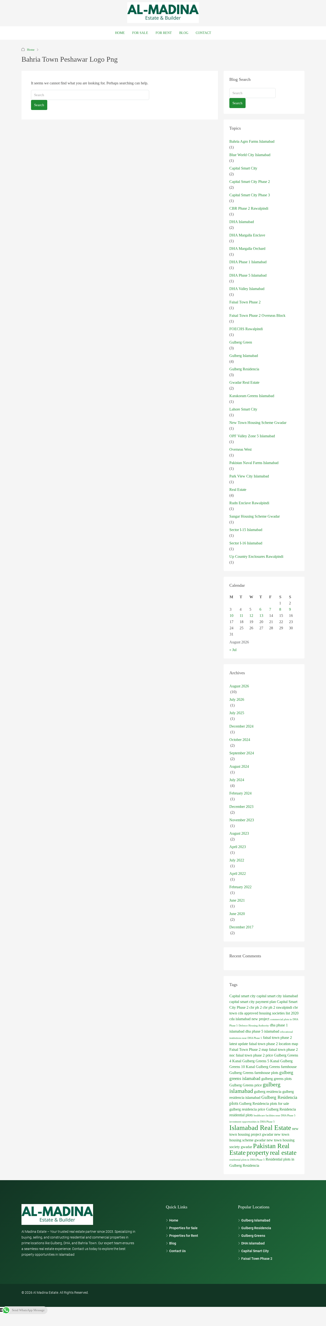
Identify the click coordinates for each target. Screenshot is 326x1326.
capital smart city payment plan (252, 1002)
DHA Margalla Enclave (247, 235)
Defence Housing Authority (254, 1025)
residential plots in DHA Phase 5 (247, 1159)
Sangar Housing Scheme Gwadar (254, 516)
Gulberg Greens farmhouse (276, 1067)
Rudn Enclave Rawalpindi (249, 503)
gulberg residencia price (247, 1109)
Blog (183, 33)
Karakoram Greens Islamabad (251, 396)
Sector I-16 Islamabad (245, 543)
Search (39, 105)
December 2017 (241, 927)
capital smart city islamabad (277, 996)
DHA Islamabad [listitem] (253, 1243)
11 (241, 616)
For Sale (140, 33)
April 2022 (237, 873)
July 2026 (236, 699)
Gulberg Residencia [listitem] (256, 1228)
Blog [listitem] (172, 1243)
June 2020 (237, 914)
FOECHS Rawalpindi (246, 329)
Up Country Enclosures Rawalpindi (256, 556)
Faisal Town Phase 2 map (248, 1049)
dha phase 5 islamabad (262, 1031)
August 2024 (239, 766)
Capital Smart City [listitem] (255, 1251)
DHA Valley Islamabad (246, 289)
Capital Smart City (243, 168)
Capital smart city (242, 996)
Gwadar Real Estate (244, 382)
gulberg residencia (267, 1092)
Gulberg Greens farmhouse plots (253, 1073)
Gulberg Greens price (245, 1085)
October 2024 (239, 740)
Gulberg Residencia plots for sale (264, 1103)
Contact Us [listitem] (177, 1251)
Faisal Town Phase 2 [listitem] (256, 1258)
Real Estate (237, 490)
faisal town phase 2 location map (273, 1044)
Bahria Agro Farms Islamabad (251, 141)
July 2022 (236, 860)
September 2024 (241, 753)
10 (231, 616)
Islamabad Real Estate (260, 1127)
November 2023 (241, 820)
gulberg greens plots (276, 1079)
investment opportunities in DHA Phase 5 (252, 1121)
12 (251, 616)
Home (120, 33)
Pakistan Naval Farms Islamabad (254, 463)
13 (261, 616)
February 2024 (240, 793)
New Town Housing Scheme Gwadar (257, 423)
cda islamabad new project (249, 1019)
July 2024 (236, 780)
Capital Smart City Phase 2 (249, 182)
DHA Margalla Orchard (247, 249)
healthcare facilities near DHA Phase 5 (274, 1115)
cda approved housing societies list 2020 (268, 1013)
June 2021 (237, 900)
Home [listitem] (173, 1220)
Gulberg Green (240, 342)
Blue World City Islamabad (249, 155)
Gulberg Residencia (244, 369)
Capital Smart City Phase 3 (249, 195)
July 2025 (236, 713)
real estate (283, 1152)
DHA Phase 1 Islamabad (248, 262)
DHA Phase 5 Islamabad (248, 275)
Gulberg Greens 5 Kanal (260, 1061)
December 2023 (241, 807)
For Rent (164, 33)
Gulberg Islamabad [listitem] (255, 1220)
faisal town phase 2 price (254, 1055)
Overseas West (240, 449)
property (258, 1152)
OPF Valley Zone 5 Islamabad (252, 436)
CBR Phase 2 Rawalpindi (248, 208)
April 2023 (237, 847)
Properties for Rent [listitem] (183, 1236)
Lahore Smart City (243, 409)
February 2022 (240, 887)
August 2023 (239, 833)
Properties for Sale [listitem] (183, 1228)
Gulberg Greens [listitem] (253, 1236)
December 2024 (241, 726)
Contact (203, 33)
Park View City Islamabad (249, 476)
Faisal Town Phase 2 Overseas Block (257, 315)
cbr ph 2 (255, 1007)
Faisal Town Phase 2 (245, 302)
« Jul (233, 650)
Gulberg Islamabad (243, 356)
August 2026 (239, 686)
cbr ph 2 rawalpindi (277, 1007)
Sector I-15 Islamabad (245, 530)
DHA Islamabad (241, 222)
